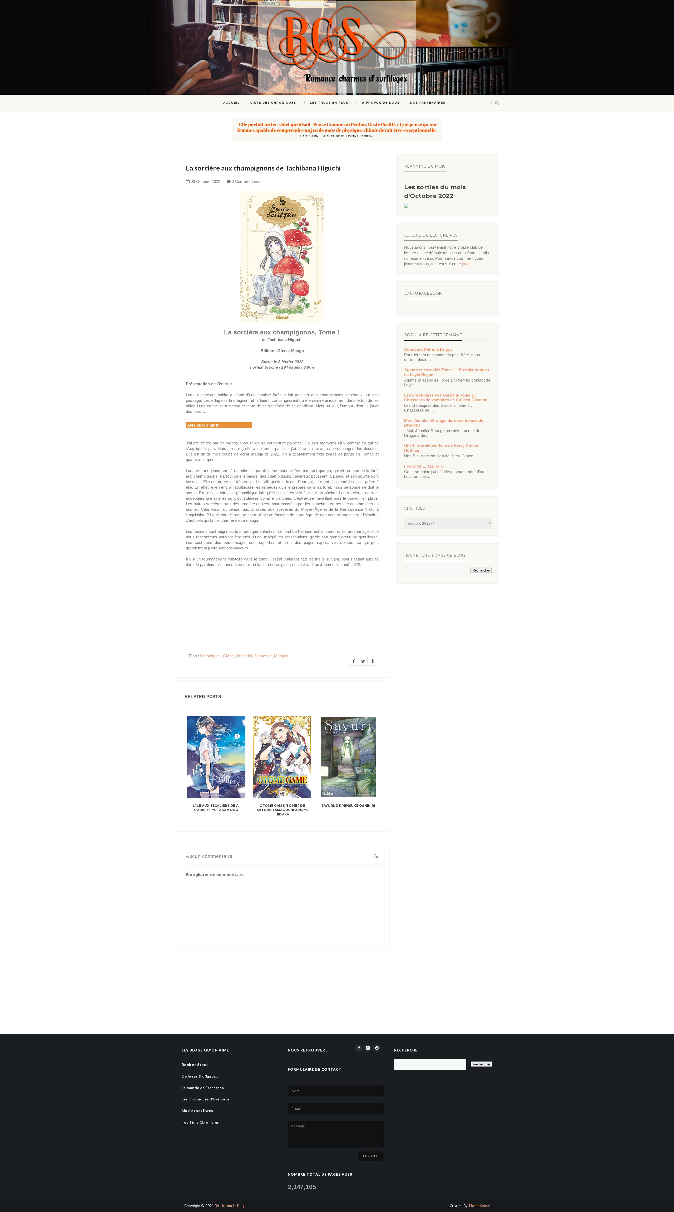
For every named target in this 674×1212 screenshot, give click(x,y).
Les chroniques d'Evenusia (205, 1099)
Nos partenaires (427, 102)
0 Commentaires (246, 181)
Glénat (229, 656)
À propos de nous (381, 102)
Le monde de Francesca (203, 1087)
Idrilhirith (244, 656)
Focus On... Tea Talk (423, 466)
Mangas (281, 656)
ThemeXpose (479, 1206)
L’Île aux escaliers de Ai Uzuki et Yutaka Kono (216, 808)
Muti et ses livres (197, 1110)
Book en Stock (195, 1064)
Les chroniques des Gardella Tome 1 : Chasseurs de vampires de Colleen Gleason (445, 397)
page (466, 264)
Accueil (231, 102)
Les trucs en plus (329, 102)
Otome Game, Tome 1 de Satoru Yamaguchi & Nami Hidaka (282, 810)
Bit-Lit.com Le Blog (230, 1206)
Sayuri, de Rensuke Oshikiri (348, 806)
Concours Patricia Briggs (428, 349)
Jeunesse (263, 656)
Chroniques (210, 656)
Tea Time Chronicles (200, 1122)
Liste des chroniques (273, 102)
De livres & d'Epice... (200, 1076)
